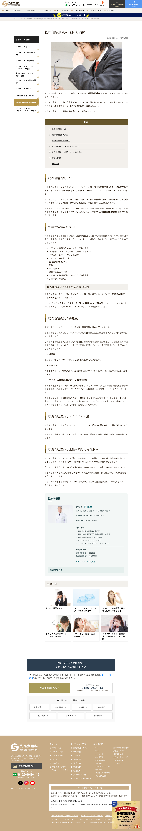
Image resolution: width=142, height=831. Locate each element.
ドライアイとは (23, 47)
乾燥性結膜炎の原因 (60, 135)
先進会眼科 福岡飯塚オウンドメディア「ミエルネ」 (107, 822)
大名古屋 (80, 707)
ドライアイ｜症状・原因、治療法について (66, 19)
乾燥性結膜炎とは (59, 129)
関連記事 (55, 164)
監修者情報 (56, 158)
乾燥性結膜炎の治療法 (61, 141)
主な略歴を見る (56, 570)
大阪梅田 (101, 707)
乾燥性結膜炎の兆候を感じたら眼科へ (67, 152)
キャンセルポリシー (87, 819)
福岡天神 (69, 715)
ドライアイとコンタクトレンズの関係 (26, 67)
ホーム (7, 10)
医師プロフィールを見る (85, 562)
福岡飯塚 (98, 715)
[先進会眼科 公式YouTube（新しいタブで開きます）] (32, 783)
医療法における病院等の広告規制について (66, 801)
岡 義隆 (88, 506)
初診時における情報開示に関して (92, 816)
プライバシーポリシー (70, 819)
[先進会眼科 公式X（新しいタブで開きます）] (20, 783)
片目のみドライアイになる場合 (26, 74)
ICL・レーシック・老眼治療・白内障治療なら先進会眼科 (32, 19)
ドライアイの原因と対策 (26, 53)
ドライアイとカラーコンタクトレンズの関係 (26, 109)
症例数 (98, 819)
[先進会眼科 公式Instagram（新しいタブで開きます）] (26, 783)
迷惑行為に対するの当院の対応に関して (64, 816)
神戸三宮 (41, 715)
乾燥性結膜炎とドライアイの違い (65, 146)
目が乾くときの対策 (25, 95)
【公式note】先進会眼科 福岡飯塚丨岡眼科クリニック (69, 822)
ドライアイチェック (25, 88)
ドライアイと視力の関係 (26, 81)
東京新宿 (38, 707)
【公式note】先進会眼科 (111, 819)
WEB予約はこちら (48, 688)
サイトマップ (55, 819)
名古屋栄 (59, 707)
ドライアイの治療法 (25, 61)
